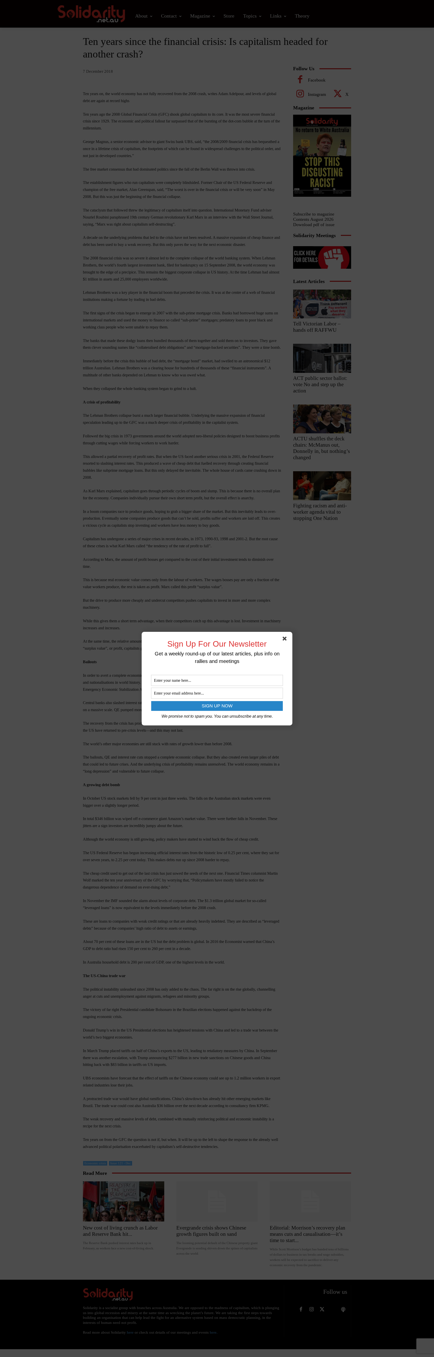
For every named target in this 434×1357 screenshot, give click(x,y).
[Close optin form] (286, 640)
